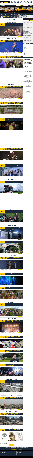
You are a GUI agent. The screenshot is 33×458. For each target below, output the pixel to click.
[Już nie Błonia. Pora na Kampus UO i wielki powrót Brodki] (11, 266)
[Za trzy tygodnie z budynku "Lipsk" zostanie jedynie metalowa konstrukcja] (11, 405)
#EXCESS (25, 71)
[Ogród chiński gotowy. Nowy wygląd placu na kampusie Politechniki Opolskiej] (11, 422)
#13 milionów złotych (27, 87)
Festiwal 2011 (25, 46)
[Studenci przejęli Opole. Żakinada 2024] (11, 296)
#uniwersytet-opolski (27, 62)
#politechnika (24, 85)
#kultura (29, 70)
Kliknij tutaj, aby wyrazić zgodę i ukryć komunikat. (16, 449)
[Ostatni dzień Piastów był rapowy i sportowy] (11, 219)
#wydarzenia (27, 66)
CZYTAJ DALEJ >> (20, 36)
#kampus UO (28, 64)
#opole (25, 59)
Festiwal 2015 (25, 48)
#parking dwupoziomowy (29, 85)
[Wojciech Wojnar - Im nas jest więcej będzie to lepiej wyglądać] (11, 359)
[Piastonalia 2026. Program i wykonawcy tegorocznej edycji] (11, 94)
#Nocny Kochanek (28, 92)
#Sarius (29, 75)
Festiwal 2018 (25, 52)
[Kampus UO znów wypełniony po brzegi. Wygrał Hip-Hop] (11, 235)
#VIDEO (30, 71)
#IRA (31, 81)
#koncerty (30, 63)
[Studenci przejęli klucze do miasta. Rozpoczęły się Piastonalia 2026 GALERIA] (11, 65)
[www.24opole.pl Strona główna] (5, 3)
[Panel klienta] (30, 5)
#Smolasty (26, 75)
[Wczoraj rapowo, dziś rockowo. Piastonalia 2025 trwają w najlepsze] (11, 157)
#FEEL (28, 71)
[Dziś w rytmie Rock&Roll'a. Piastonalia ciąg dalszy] (11, 282)
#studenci (26, 63)
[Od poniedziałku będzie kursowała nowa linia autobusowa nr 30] (11, 189)
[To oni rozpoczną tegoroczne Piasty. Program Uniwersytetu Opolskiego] (11, 328)
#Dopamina (28, 80)
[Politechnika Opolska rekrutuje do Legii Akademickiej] (11, 438)
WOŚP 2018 (25, 54)
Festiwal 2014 (25, 47)
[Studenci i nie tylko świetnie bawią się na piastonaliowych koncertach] (11, 373)
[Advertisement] (11, 77)
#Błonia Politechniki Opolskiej (27, 81)
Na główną (25, 53)
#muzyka (26, 70)
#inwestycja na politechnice (28, 86)
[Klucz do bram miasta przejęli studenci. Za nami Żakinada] (11, 345)
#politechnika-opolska (27, 60)
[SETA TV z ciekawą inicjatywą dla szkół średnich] (11, 312)
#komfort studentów (27, 91)
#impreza (27, 72)
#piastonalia (29, 59)
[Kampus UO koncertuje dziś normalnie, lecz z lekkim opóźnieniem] (11, 249)
